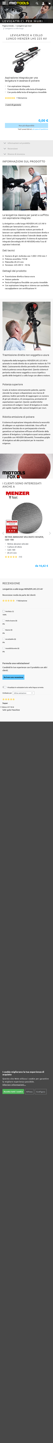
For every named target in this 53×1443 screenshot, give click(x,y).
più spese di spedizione (40, 129)
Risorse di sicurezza (16, 154)
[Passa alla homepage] (19, 2)
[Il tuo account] (43, 3)
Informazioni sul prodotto (18, 143)
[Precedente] (3, 533)
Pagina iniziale (8, 26)
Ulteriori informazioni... (14, 1084)
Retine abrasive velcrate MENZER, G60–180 (24, 538)
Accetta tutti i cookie (13, 1091)
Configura (40, 1092)
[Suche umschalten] (37, 3)
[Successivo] (50, 533)
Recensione (12, 148)
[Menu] (4, 3)
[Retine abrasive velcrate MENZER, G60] (26, 512)
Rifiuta (29, 1092)
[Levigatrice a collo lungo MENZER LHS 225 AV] (26, 60)
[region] (26, 60)
